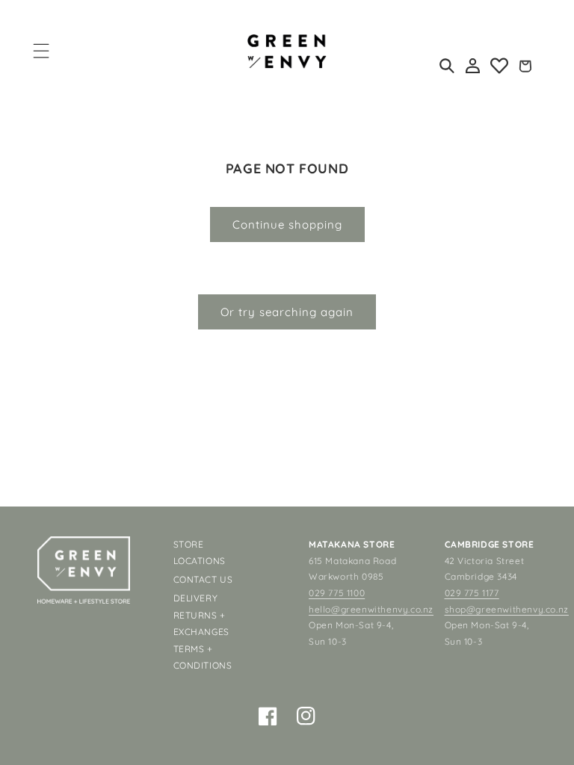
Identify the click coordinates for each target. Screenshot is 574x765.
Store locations (199, 552)
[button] (41, 50)
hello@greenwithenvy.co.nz (371, 609)
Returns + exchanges (201, 623)
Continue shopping (287, 224)
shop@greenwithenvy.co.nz (507, 609)
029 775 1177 (472, 592)
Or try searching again (287, 312)
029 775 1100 (337, 592)
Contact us (203, 579)
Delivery (195, 598)
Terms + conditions (202, 657)
